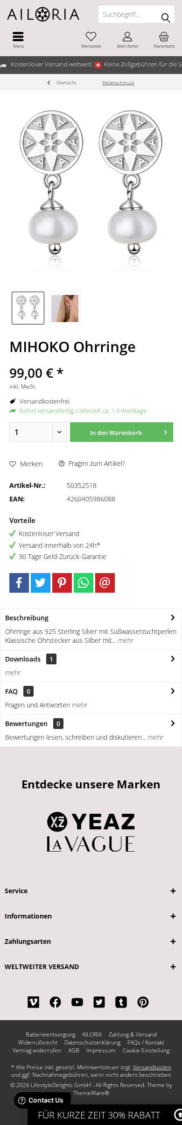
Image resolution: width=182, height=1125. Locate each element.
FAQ (17, 691)
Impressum (101, 1050)
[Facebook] (19, 583)
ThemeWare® (91, 1093)
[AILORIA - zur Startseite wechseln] (45, 14)
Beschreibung (27, 617)
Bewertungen (26, 723)
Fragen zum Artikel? (96, 463)
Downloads (23, 658)
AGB (73, 1050)
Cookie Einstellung (146, 1050)
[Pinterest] (62, 583)
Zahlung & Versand (133, 1034)
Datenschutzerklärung (92, 1042)
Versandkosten (152, 1067)
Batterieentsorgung (50, 1034)
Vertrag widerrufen (37, 1050)
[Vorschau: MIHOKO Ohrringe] (28, 308)
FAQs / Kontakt (145, 1042)
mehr (124, 640)
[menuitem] (18, 39)
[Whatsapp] (83, 583)
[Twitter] (40, 583)
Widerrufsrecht (37, 1042)
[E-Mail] (105, 583)
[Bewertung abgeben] (91, 360)
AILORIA (92, 1034)
